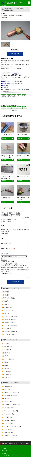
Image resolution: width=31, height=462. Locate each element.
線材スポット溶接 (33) (9, 322)
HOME (4, 13)
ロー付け (17, 60)
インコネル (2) (7, 349)
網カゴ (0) (6, 313)
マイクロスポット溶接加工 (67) (11, 404)
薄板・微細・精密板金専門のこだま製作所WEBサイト (16, 443)
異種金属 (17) (7, 353)
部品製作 (4, 81)
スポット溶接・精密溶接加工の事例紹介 (11, 15)
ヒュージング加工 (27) (9, 420)
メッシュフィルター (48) (10, 316)
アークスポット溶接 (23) (10, 435)
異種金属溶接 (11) (8, 386)
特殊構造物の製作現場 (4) (10, 331)
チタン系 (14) (7, 371)
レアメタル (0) (7, 374)
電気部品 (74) (7, 301)
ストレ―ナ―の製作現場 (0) (10, 325)
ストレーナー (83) (8, 310)
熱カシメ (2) (6, 398)
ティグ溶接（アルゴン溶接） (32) (12, 426)
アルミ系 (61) (7, 368)
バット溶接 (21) (7, 417)
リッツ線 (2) (6, 343)
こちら (15, 73)
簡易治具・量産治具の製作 (8, 83)
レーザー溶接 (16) (8, 423)
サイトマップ (5, 448)
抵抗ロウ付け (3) (7, 389)
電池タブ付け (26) (8, 432)
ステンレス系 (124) (8, 359)
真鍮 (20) (5, 365)
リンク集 (4, 453)
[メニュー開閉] (27, 2)
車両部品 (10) (7, 304)
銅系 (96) (5, 362)
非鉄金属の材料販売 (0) (9, 319)
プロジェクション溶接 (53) (10, 411)
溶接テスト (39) (7, 401)
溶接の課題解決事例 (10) (10, 395)
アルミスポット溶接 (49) (10, 414)
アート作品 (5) (7, 328)
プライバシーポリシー (7, 450)
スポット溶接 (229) (8, 407)
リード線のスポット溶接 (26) (11, 392)
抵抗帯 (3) (6, 291)
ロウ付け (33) (7, 429)
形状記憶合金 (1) (7, 346)
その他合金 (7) (7, 377)
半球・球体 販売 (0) (9, 298)
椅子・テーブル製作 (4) (9, 334)
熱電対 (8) (6, 295)
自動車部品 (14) (7, 307)
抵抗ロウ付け (5, 85)
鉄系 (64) (5, 356)
